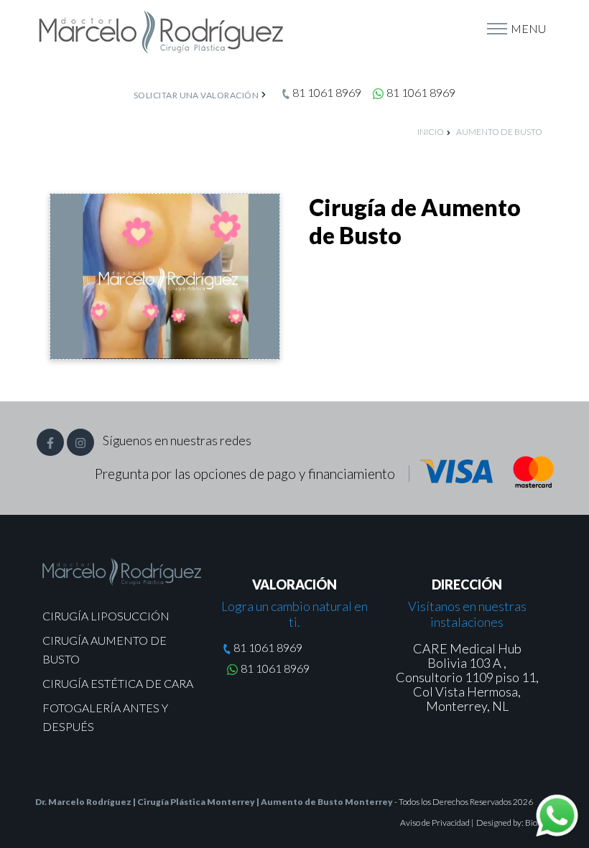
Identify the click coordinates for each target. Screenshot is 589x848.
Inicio (430, 131)
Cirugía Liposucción (106, 616)
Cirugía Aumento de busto (104, 649)
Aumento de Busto (499, 131)
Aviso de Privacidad (435, 822)
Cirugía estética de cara (117, 683)
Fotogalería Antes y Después (105, 717)
